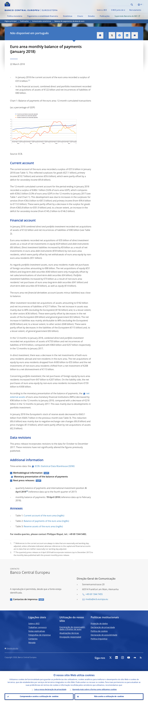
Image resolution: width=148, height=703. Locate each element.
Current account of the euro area (40, 516)
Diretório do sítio (12, 648)
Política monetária (14, 16)
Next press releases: (24, 481)
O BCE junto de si (118, 10)
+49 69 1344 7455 (94, 594)
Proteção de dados (99, 624)
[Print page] (100, 35)
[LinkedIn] (116, 657)
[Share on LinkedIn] (127, 35)
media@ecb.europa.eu (96, 599)
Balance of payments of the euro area (42, 521)
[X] (110, 657)
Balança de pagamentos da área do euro (69, 21)
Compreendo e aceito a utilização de (39, 696)
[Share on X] (112, 35)
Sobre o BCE (102, 10)
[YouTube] (128, 657)
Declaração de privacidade (103, 627)
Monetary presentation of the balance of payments (41, 477)
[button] (135, 4)
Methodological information (28, 473)
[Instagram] (122, 657)
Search (132, 5)
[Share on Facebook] (119, 35)
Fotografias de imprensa (39, 635)
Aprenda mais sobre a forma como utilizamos (94, 689)
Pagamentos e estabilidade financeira (42, 16)
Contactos (32, 639)
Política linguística (99, 639)
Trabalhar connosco (37, 627)
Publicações (105, 16)
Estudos (91, 16)
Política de (99, 631)
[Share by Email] (134, 35)
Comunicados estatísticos (41, 21)
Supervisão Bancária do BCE (126, 16)
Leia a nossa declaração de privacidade (50, 689)
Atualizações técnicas (69, 633)
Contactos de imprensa (25, 599)
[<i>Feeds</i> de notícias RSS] (140, 657)
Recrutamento (135, 10)
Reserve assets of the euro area (39, 527)
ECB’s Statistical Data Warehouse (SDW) (55, 466)
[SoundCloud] (134, 657)
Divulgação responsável (70, 637)
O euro (80, 16)
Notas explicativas (36, 631)
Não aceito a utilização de (109, 696)
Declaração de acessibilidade (104, 635)
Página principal (11, 21)
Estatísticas (67, 16)
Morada (31, 643)
